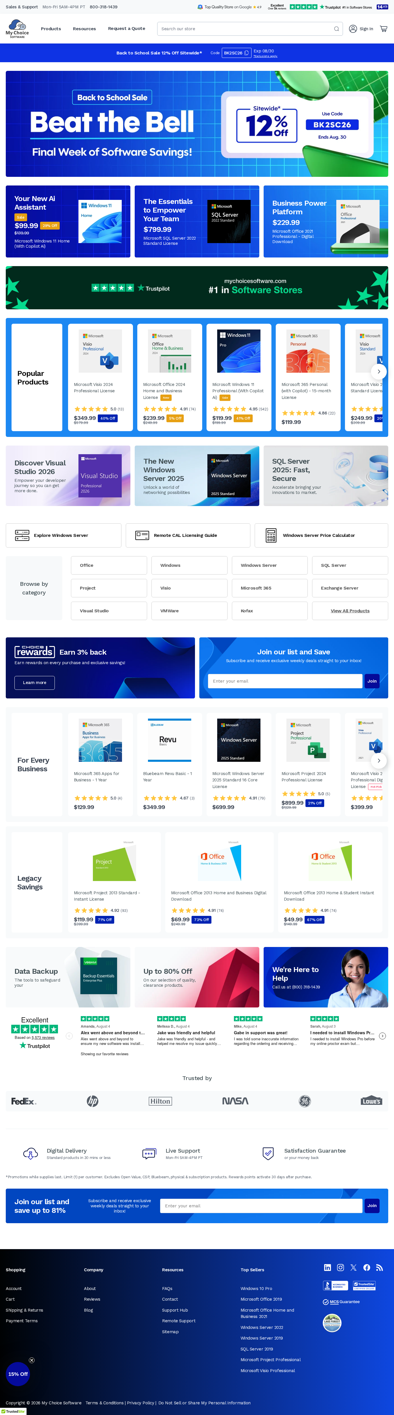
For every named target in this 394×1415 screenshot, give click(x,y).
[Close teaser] (32, 1360)
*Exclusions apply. (266, 56)
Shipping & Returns (24, 1310)
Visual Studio (94, 610)
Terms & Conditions (104, 1402)
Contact (170, 1299)
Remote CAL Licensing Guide (185, 535)
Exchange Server (339, 588)
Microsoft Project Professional (271, 1359)
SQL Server (333, 565)
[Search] (336, 29)
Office (86, 565)
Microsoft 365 (256, 588)
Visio (165, 588)
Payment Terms (21, 1320)
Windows (170, 565)
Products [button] (51, 28)
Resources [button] (84, 28)
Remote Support (178, 1320)
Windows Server (259, 565)
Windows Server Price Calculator (319, 535)
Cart (10, 1299)
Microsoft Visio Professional (268, 1370)
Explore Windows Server (61, 535)
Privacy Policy (140, 1402)
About (90, 1288)
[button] (18, 1374)
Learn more (34, 682)
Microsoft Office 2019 (261, 1299)
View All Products (350, 610)
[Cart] (383, 28)
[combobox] (250, 29)
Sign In (366, 28)
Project (88, 588)
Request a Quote (126, 28)
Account (14, 1288)
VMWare (169, 610)
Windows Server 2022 (262, 1327)
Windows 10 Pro (256, 1288)
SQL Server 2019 (257, 1349)
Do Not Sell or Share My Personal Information (204, 1402)
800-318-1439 (104, 7)
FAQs (167, 1288)
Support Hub (175, 1310)
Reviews (92, 1299)
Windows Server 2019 (262, 1338)
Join (372, 681)
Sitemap (170, 1331)
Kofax (247, 610)
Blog (88, 1310)
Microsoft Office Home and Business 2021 (267, 1313)
